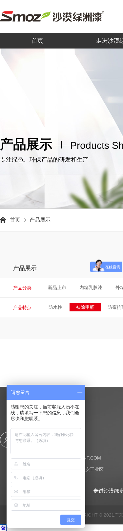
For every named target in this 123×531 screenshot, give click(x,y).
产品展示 (40, 220)
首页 (37, 40)
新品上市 (57, 287)
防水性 (55, 307)
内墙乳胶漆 (90, 287)
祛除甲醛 (85, 307)
